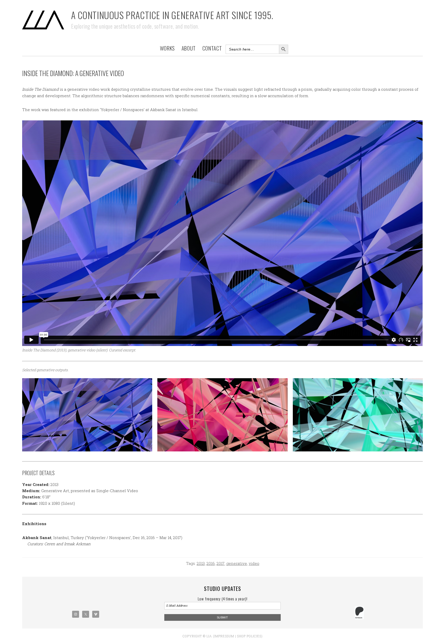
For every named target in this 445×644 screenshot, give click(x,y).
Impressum (224, 636)
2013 (201, 563)
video (254, 563)
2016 (211, 563)
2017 (221, 563)
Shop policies (249, 636)
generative (236, 563)
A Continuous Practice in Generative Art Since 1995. (172, 15)
